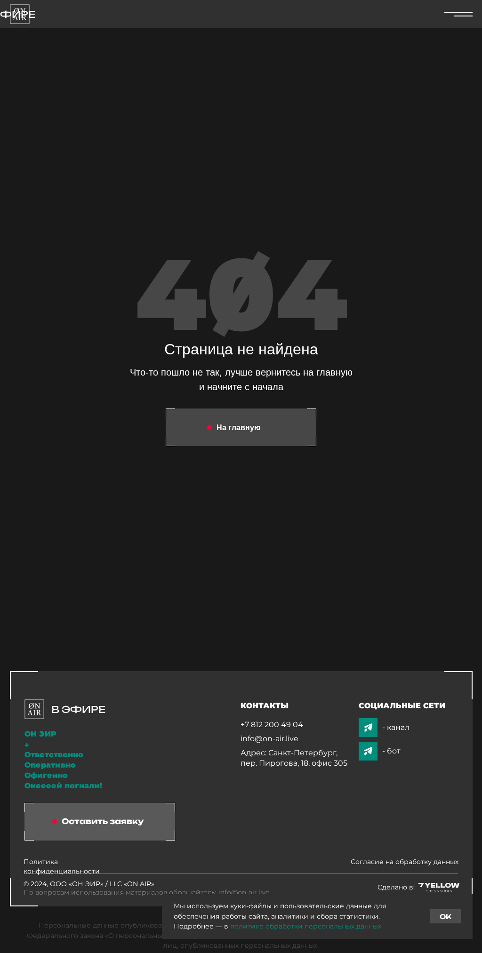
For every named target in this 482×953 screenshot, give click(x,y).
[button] (99, 822)
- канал (396, 727)
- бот (391, 750)
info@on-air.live (269, 738)
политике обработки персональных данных (305, 926)
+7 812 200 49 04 (272, 724)
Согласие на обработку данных (404, 861)
